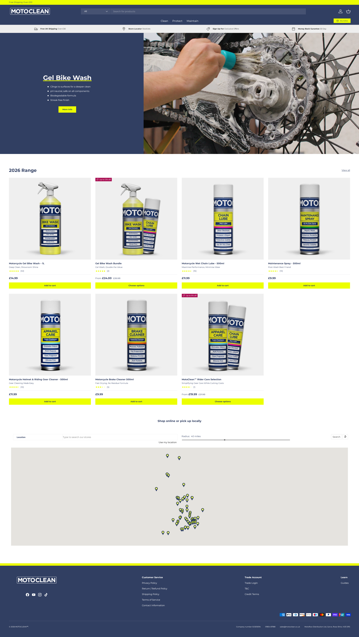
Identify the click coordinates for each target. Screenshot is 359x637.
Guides (345, 583)
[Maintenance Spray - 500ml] (309, 219)
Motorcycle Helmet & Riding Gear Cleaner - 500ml (38, 379)
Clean (164, 21)
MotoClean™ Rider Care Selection (201, 379)
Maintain (192, 21)
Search (336, 437)
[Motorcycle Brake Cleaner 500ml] (136, 335)
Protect (177, 21)
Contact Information (153, 605)
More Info (67, 109)
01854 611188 (270, 627)
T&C (247, 588)
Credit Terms (252, 594)
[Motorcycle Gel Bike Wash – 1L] (50, 219)
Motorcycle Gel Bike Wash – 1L (26, 263)
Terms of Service (151, 599)
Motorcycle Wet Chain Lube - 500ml (203, 263)
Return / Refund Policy (154, 588)
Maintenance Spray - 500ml (284, 263)
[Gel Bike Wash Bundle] (136, 219)
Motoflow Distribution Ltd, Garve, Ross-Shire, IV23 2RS (327, 627)
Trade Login (251, 583)
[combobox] (193, 11)
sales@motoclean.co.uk (290, 627)
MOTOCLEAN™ (21, 627)
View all (346, 170)
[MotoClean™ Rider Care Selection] (223, 335)
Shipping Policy (150, 594)
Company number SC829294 (248, 627)
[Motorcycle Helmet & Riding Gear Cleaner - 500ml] (50, 335)
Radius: (186, 436)
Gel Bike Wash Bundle (108, 263)
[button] (348, 11)
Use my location (168, 442)
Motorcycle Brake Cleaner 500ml (114, 379)
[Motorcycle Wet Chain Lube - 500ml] (223, 219)
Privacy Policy (149, 583)
